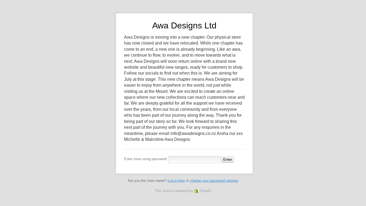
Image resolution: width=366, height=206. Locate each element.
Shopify (205, 191)
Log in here (176, 181)
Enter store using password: (145, 159)
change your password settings (214, 181)
